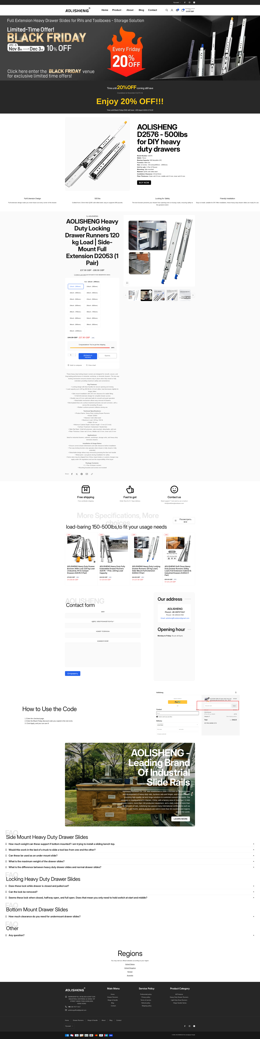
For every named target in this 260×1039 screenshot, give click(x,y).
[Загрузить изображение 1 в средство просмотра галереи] (133, 295)
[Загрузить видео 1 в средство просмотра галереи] (146, 295)
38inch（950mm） (93, 324)
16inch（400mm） (76, 293)
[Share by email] (87, 474)
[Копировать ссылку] (92, 474)
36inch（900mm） (76, 324)
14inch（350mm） (93, 286)
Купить (107, 356)
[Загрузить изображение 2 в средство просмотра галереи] (159, 295)
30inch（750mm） (93, 312)
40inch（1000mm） (76, 331)
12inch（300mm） (76, 286)
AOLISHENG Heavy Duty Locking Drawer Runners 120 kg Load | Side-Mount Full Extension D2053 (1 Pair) (146, 569)
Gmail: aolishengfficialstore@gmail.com (175, 618)
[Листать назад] (126, 295)
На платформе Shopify (189, 1034)
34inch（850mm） (93, 318)
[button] (117, 10)
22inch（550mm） (93, 299)
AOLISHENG (92, 216)
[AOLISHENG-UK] (75, 992)
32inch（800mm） (76, 318)
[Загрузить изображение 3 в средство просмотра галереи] (172, 295)
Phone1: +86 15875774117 (175, 612)
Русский (176, 2)
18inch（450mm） (93, 293)
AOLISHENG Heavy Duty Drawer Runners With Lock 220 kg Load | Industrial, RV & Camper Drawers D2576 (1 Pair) (81, 569)
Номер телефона (102, 631)
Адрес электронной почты (103, 621)
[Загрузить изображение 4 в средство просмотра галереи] (185, 295)
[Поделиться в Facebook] (72, 474)
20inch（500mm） (76, 299)
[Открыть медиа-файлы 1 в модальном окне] (159, 251)
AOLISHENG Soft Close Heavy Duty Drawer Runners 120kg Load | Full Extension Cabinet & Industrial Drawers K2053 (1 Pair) (178, 570)
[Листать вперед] (193, 295)
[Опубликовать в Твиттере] (77, 474)
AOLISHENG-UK (180, 1034)
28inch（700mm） (76, 312)
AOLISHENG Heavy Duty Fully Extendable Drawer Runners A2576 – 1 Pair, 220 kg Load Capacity (112, 569)
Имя (102, 612)
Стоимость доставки (80, 274)
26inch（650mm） (93, 305)
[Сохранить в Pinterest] (82, 474)
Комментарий (102, 641)
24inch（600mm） (76, 305)
